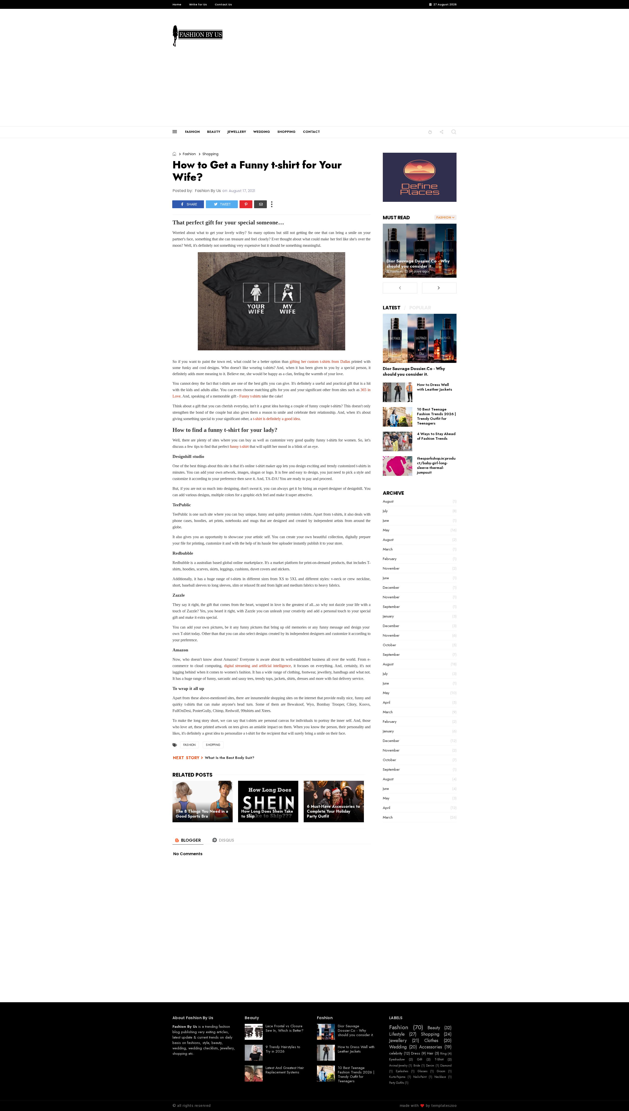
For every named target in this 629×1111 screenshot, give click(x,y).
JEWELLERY (237, 131)
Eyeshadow (397, 1059)
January (388, 616)
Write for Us (198, 4)
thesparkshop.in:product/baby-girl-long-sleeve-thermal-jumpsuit (436, 465)
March (388, 549)
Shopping (210, 153)
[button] (430, 131)
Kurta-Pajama (397, 1077)
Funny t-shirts (250, 396)
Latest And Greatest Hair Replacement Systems (285, 1070)
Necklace (440, 1077)
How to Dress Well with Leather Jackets (434, 387)
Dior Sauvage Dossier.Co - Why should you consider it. (418, 263)
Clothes (431, 1040)
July (385, 511)
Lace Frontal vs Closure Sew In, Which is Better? (284, 1028)
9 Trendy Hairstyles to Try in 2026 (283, 1049)
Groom (441, 1071)
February (390, 559)
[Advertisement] (314, 89)
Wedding (398, 1047)
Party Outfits (396, 1082)
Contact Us (223, 4)
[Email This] (260, 204)
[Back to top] (617, 1099)
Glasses (422, 1071)
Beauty (434, 1028)
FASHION (192, 131)
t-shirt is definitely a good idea (276, 419)
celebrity (395, 1053)
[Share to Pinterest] (246, 204)
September (391, 606)
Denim (430, 1065)
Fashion (189, 153)
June (386, 520)
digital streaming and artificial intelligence (257, 666)
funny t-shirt (239, 446)
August (388, 501)
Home (176, 4)
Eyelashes (402, 1071)
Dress (415, 1053)
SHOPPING (286, 131)
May (386, 530)
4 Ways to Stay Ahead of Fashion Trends (436, 436)
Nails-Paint (420, 1077)
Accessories (430, 1047)
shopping (179, 1053)
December (391, 587)
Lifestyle (397, 1034)
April (386, 702)
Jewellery (227, 1048)
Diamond (446, 1065)
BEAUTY (213, 131)
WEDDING (261, 131)
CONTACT (311, 131)
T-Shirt (439, 1059)
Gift (419, 1059)
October (389, 645)
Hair (430, 1053)
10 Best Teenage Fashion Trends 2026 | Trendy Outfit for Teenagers (436, 416)
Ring (443, 1054)
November (391, 568)
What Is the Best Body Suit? (229, 757)
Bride (417, 1065)
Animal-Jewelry (398, 1065)
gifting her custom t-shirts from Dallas (320, 361)
